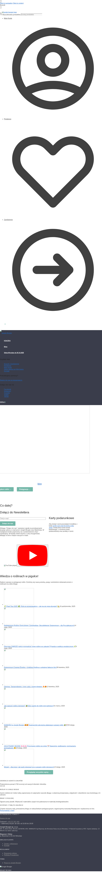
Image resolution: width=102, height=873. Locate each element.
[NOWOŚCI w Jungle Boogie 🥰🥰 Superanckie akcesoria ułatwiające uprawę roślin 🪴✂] (19, 723)
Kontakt (6, 371)
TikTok (6, 396)
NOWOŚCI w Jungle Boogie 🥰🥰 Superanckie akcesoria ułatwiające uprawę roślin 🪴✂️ (36, 725)
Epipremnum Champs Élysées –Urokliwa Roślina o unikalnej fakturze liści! (30, 667)
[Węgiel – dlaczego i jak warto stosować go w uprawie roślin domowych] (19, 765)
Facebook (7, 389)
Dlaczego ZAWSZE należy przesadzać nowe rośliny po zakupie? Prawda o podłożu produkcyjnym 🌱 (40, 646)
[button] (2, 324)
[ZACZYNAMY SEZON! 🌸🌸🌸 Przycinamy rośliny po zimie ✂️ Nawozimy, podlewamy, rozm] (19, 744)
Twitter (6, 395)
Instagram (7, 391)
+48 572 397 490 (13, 822)
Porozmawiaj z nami (7, 810)
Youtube (7, 393)
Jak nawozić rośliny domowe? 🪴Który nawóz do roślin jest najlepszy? (29, 706)
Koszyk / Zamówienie (11, 364)
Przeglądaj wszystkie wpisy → (39, 772)
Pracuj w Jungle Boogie (12, 863)
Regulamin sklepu (10, 853)
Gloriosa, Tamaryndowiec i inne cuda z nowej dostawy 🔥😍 (25, 686)
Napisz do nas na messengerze (11, 380)
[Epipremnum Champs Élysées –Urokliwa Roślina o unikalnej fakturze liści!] (19, 665)
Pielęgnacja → (24, 489)
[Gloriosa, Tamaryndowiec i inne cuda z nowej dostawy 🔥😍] (19, 685)
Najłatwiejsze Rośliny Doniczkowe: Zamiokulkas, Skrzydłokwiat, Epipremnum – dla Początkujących (39, 625)
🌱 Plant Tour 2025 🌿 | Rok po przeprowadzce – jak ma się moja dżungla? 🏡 (32, 606)
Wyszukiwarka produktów (11, 15)
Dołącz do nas (7, 523)
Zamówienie (8, 220)
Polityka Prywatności (11, 855)
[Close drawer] (1, 7)
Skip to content (18, 3)
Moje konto (8, 367)
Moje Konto (8, 18)
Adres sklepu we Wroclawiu (14, 369)
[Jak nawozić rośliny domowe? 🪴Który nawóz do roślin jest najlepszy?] (19, 704)
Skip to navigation (6, 3)
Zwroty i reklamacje (11, 844)
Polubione (7, 119)
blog (40, 484)
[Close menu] (1, 1)
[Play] (32, 556)
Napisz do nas (5, 818)
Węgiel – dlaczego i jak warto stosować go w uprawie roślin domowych (29, 767)
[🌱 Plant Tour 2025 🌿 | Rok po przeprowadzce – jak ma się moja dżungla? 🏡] (19, 604)
